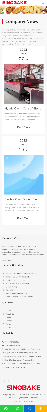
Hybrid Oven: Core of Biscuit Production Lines (23, 108)
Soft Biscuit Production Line (17, 283)
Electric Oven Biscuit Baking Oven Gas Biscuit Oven (23, 199)
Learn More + (8, 260)
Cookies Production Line (16, 280)
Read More (23, 127)
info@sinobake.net (12, 345)
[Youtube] (8, 381)
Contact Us (10, 327)
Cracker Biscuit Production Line (19, 277)
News (8, 324)
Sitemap (34, 398)
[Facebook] (4, 381)
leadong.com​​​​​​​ (29, 401)
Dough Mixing (11, 287)
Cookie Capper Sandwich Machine (19, 296)
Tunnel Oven (11, 290)
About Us (10, 314)
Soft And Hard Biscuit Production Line (21, 273)
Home (8, 311)
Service (9, 320)
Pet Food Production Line (16, 293)
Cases (8, 317)
